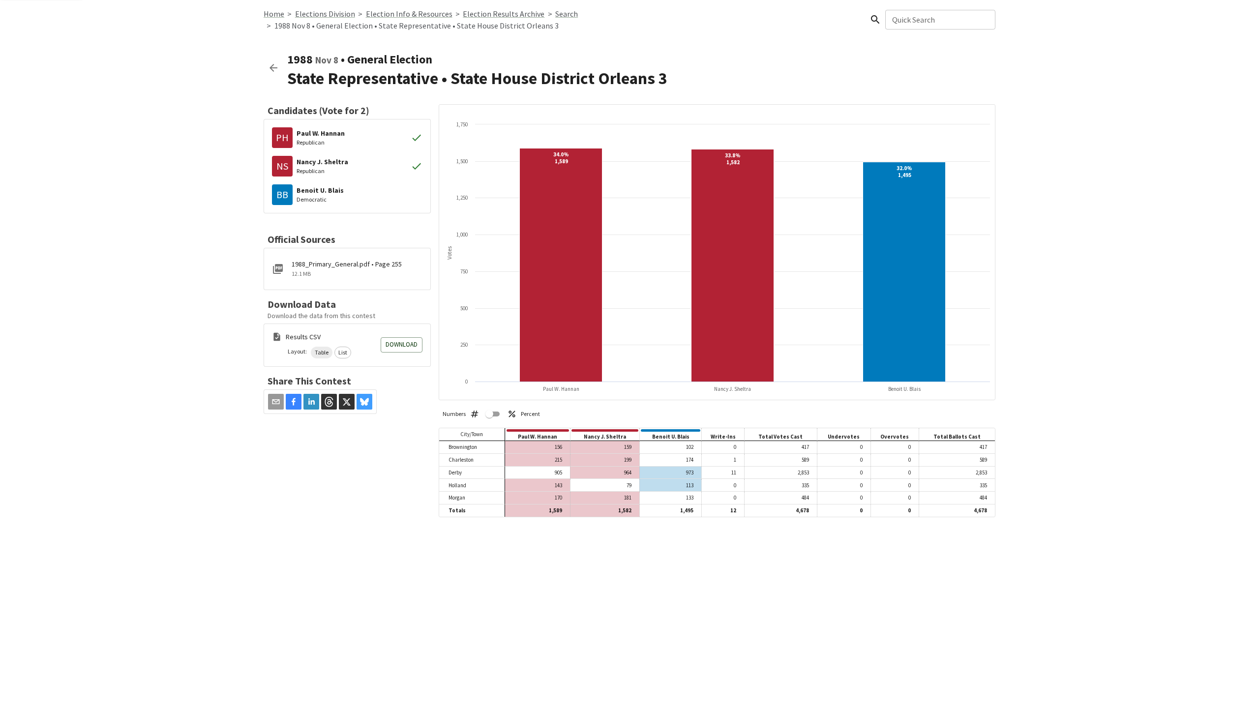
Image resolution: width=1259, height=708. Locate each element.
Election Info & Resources (409, 14)
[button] (321, 352)
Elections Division (325, 14)
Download (402, 344)
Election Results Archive (503, 14)
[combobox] (939, 20)
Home (274, 14)
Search (566, 14)
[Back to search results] (273, 68)
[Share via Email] (276, 402)
